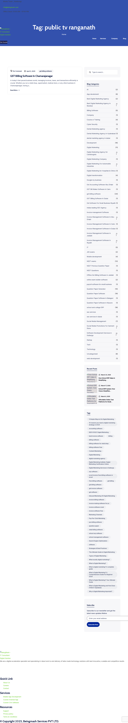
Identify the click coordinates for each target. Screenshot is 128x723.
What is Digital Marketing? (97, 563)
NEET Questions (93, 270)
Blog (124, 38)
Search (90, 72)
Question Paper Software (96, 293)
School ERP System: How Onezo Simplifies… (107, 390)
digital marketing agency (97, 458)
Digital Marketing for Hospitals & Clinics (101, 171)
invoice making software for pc (99, 503)
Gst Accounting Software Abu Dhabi (100, 185)
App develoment (93, 94)
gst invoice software (95, 488)
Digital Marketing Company (97, 159)
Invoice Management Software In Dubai (101, 229)
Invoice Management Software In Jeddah (99, 234)
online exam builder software (97, 280)
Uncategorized (92, 354)
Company (114, 38)
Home (94, 38)
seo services (91, 312)
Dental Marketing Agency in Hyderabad (101, 133)
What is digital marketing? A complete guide (101, 568)
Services (103, 38)
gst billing (110, 481)
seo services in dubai (94, 317)
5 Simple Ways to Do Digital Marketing (101, 419)
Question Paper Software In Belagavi (100, 298)
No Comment (17, 71)
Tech (88, 345)
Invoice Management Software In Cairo (101, 224)
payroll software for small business (99, 284)
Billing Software (92, 110)
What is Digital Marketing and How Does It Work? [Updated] (102, 587)
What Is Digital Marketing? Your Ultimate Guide (102, 581)
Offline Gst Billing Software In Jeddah (100, 275)
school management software (98, 537)
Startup (89, 340)
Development (91, 143)
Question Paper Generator (96, 289)
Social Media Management (96, 321)
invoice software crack (96, 507)
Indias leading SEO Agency (96, 208)
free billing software (95, 481)
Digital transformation (94, 175)
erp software (93, 471)
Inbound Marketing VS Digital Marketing (102, 496)
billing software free (95, 447)
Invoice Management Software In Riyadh (99, 241)
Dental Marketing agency (96, 129)
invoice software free (96, 511)
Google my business (94, 180)
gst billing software (93, 194)
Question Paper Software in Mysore (100, 303)
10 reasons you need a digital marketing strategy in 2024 (102, 424)
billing (110, 436)
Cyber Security (92, 124)
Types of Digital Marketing (97, 556)
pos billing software (95, 522)
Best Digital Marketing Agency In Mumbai (99, 104)
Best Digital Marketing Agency (98, 99)
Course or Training (93, 120)
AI (87, 89)
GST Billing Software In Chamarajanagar (31, 76)
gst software (93, 492)
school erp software (95, 533)
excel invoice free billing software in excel (101, 476)
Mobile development (94, 257)
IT (87, 247)
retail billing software (96, 529)
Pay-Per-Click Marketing (97, 518)
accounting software (95, 428)
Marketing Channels (95, 514)
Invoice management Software (98, 212)
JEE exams (91, 252)
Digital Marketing (93, 147)
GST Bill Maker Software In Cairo (98, 189)
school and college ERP (95, 307)
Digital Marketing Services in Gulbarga (101, 468)
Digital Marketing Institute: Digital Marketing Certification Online (99, 463)
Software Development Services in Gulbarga (99, 334)
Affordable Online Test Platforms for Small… (106, 401)
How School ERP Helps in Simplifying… (107, 379)
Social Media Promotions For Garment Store (100, 327)
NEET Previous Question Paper (98, 266)
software (92, 544)
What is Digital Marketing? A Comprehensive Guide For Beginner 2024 (101, 574)
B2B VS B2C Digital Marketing (99, 432)
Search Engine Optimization (98, 541)
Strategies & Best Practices (98, 548)
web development (93, 358)
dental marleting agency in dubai (98, 138)
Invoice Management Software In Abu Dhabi (100, 218)
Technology (91, 349)
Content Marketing (95, 451)
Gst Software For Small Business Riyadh (101, 203)
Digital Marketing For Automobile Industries (99, 165)
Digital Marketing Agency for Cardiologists (97, 153)
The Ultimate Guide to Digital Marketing (102, 552)
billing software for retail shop (98, 443)
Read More (14, 90)
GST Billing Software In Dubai (97, 198)
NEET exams (91, 261)
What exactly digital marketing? (99, 559)
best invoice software (96, 436)
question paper (94, 526)
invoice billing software (96, 500)
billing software (94, 440)
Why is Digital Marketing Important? (100, 591)
